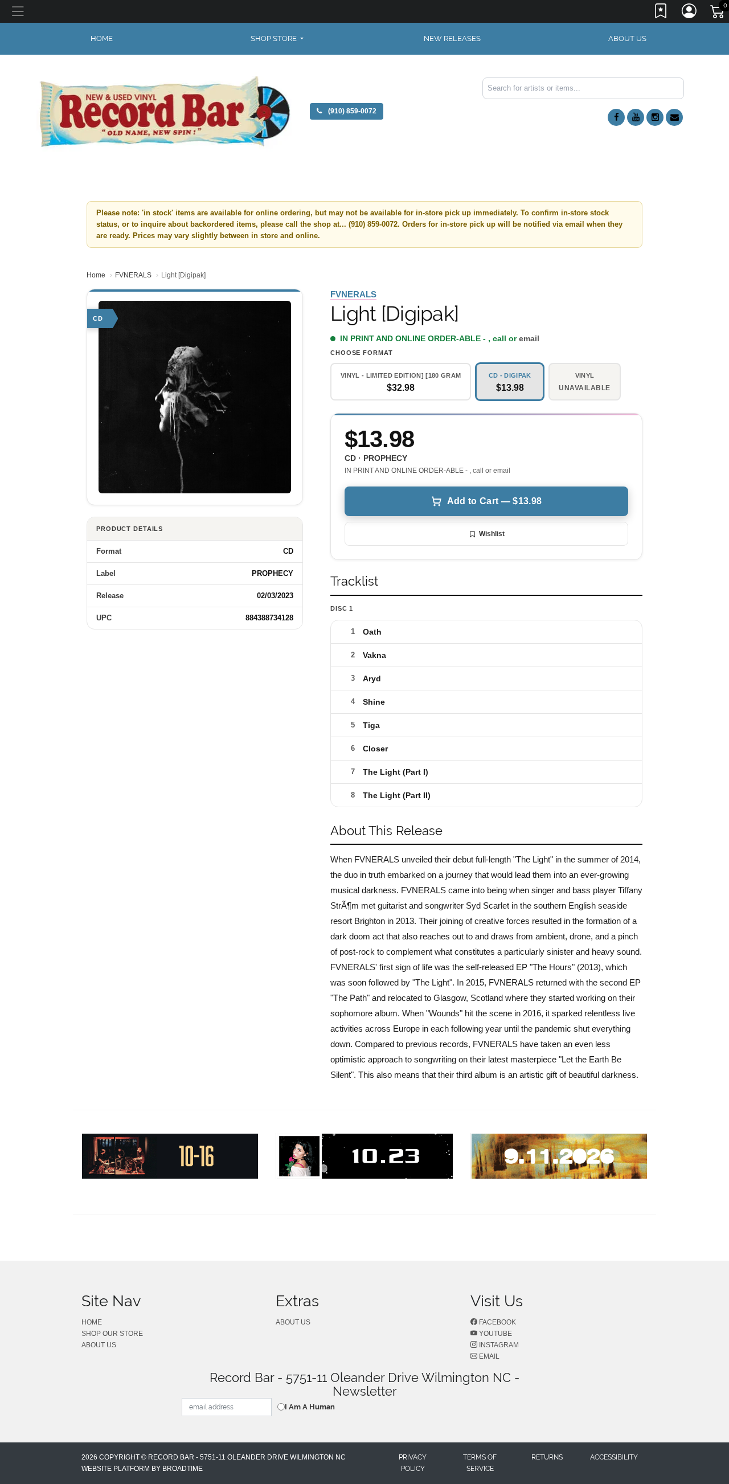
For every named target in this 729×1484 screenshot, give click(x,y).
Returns (547, 1457)
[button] (277, 38)
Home (96, 275)
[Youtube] (635, 117)
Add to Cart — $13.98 (494, 501)
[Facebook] (616, 117)
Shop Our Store (112, 1334)
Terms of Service (480, 1463)
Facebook (496, 1322)
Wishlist (492, 534)
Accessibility (614, 1457)
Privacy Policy (413, 1463)
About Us (627, 38)
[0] (718, 13)
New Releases (452, 38)
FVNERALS (133, 275)
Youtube (494, 1334)
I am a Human (310, 1407)
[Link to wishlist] (661, 13)
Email (488, 1356)
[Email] (674, 117)
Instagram (498, 1345)
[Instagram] (655, 117)
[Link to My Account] (690, 13)
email (529, 338)
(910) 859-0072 (351, 111)
